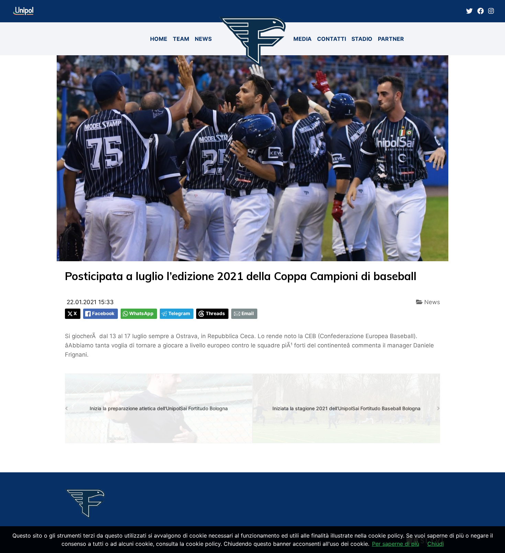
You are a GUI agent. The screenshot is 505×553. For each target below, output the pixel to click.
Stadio (361, 38)
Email (248, 313)
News (203, 38)
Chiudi (435, 543)
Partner (391, 38)
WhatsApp (141, 313)
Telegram (179, 313)
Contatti (331, 38)
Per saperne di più (395, 543)
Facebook (103, 313)
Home (158, 38)
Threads (215, 313)
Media (302, 38)
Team (181, 38)
